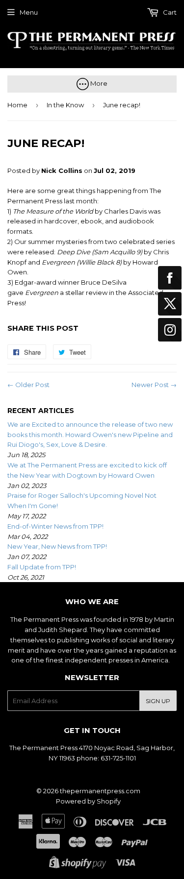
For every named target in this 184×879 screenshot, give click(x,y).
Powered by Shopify (88, 801)
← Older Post (28, 385)
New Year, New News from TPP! (57, 546)
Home (17, 105)
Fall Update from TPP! (41, 567)
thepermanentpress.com (100, 791)
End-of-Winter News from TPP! (55, 526)
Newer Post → (154, 385)
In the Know (65, 105)
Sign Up (158, 701)
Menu (29, 12)
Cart (169, 12)
